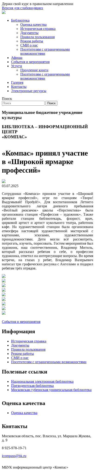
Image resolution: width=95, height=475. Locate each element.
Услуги (16, 66)
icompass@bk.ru (14, 456)
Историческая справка (38, 29)
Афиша (16, 58)
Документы (29, 33)
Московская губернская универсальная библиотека (51, 390)
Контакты (19, 87)
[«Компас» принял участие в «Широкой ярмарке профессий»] (4, 276)
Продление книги (34, 70)
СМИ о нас (29, 45)
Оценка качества (33, 24)
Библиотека (20, 20)
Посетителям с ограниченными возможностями (45, 51)
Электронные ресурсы (28, 91)
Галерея (17, 82)
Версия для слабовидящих (22, 8)
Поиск (7, 99)
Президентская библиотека (32, 386)
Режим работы (31, 41)
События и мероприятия (30, 62)
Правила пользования (37, 37)
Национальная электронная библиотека (42, 381)
